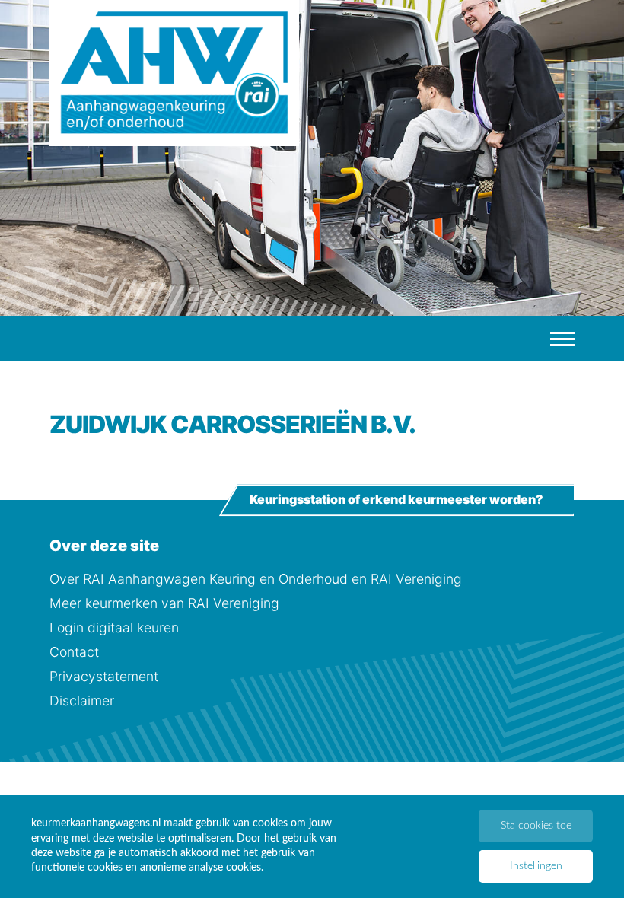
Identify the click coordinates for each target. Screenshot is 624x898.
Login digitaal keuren (114, 627)
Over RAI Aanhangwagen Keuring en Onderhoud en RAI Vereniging (255, 579)
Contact (74, 652)
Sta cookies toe (536, 825)
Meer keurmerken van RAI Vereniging (164, 603)
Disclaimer (81, 701)
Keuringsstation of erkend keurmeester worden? (396, 500)
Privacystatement (103, 676)
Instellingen (536, 866)
